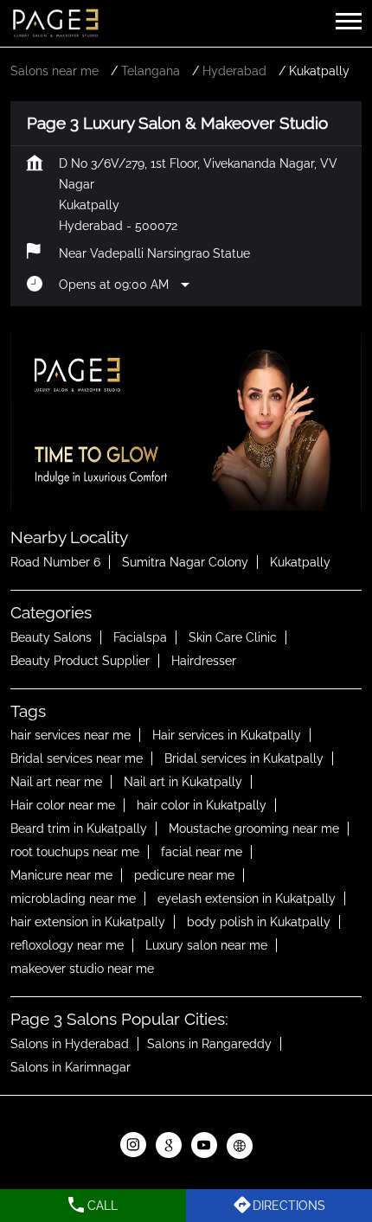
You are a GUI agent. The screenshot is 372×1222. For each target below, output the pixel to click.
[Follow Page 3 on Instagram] (133, 1146)
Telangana (150, 71)
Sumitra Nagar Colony (185, 562)
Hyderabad (234, 71)
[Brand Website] (239, 1146)
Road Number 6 (55, 562)
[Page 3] (55, 23)
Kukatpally (300, 562)
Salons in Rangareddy (209, 1044)
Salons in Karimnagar (70, 1067)
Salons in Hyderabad (69, 1044)
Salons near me (54, 71)
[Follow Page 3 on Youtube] (203, 1146)
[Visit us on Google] (168, 1146)
